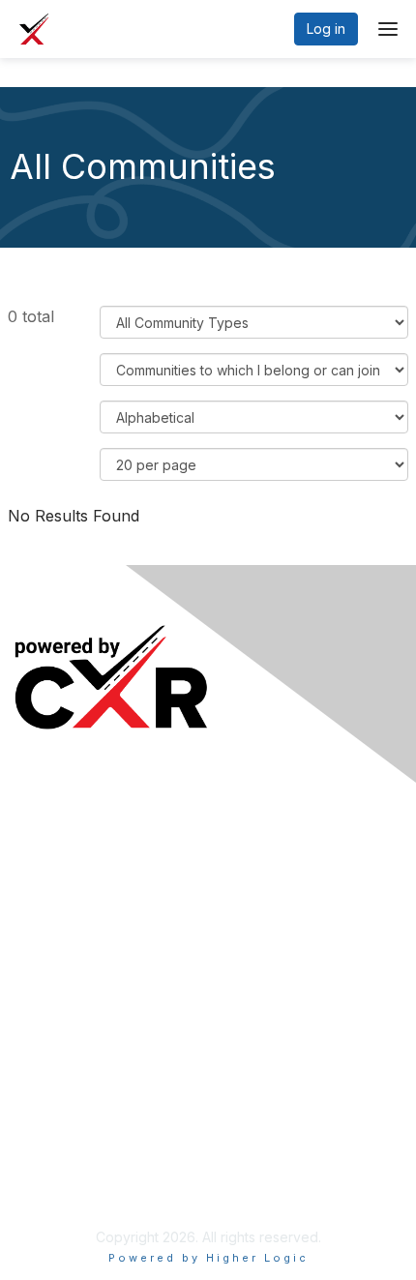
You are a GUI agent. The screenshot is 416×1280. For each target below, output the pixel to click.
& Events (105, 830)
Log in (326, 28)
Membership (54, 1100)
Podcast (41, 887)
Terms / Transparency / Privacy (115, 1129)
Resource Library (69, 951)
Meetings (46, 830)
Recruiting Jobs (64, 980)
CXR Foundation (66, 1037)
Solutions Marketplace (86, 1008)
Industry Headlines (74, 859)
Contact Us (49, 1158)
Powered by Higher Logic (208, 1258)
